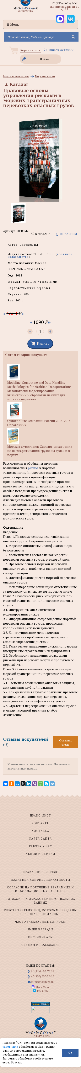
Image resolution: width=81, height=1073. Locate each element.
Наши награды (40, 929)
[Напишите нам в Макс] (60, 19)
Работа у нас (40, 846)
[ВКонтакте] (5, 783)
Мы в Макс (42, 987)
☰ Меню (13, 24)
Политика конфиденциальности (40, 880)
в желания (43, 233)
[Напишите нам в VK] (70, 19)
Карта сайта (40, 838)
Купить (43, 343)
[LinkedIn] (28, 783)
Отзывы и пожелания (40, 945)
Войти (44, 59)
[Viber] (34, 783)
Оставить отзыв (65, 742)
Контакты (40, 823)
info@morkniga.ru (42, 982)
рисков (33, 468)
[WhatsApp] (40, 783)
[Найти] (73, 37)
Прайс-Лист (40, 815)
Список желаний (60, 50)
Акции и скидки (40, 854)
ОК (70, 1052)
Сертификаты (40, 937)
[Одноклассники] (11, 783)
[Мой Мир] (17, 783)
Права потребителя (40, 872)
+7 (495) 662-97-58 (64, 3)
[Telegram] (52, 783)
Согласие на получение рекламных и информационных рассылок (40, 889)
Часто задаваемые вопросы (40, 922)
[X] (23, 783)
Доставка (40, 831)
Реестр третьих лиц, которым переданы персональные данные (40, 912)
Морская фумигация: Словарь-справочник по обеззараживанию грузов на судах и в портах (39, 450)
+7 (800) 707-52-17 (42, 976)
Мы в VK (42, 991)
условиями (10, 1046)
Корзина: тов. (30, 50)
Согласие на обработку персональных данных (40, 900)
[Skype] (46, 783)
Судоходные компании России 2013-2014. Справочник (39, 423)
